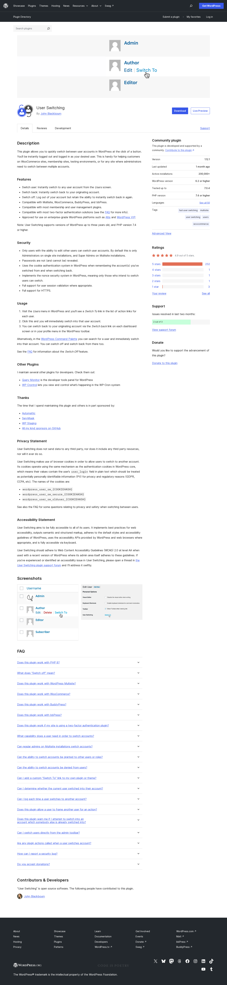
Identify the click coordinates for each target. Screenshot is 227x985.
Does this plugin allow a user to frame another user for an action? (57, 809)
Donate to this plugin (164, 363)
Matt (180, 936)
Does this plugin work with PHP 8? (38, 662)
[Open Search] (191, 6)
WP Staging (29, 423)
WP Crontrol (29, 385)
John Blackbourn (51, 113)
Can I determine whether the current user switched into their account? (60, 788)
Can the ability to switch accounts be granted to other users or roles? (60, 757)
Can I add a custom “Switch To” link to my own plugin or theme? (56, 778)
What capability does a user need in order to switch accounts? (55, 736)
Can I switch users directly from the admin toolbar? (48, 832)
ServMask (28, 418)
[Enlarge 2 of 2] (138, 588)
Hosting (17, 941)
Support (205, 128)
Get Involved (143, 931)
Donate (141, 941)
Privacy (17, 946)
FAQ (107, 212)
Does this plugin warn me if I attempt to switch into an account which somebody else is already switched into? (51, 820)
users (206, 217)
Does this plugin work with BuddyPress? (41, 704)
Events (139, 936)
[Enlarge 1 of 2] (74, 588)
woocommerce (201, 224)
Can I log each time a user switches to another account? (52, 799)
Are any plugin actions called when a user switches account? (54, 843)
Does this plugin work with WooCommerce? (43, 694)
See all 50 (204, 202)
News (16, 936)
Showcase (59, 931)
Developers (101, 941)
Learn (98, 931)
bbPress (182, 941)
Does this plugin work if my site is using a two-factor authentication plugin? (63, 725)
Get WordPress (211, 5)
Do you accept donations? (33, 864)
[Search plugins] (48, 28)
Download (180, 110)
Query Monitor (31, 380)
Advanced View (161, 233)
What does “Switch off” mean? (36, 673)
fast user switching (188, 210)
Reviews (42, 128)
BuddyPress (184, 946)
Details (25, 128)
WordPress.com (186, 931)
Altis (108, 217)
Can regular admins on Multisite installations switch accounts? (55, 746)
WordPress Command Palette (59, 339)
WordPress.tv (103, 946)
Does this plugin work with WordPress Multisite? (46, 683)
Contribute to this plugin (178, 150)
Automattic (28, 413)
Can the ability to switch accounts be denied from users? (52, 767)
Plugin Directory (22, 16)
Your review (159, 293)
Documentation (103, 936)
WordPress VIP (126, 217)
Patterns (58, 946)
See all (206, 293)
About (16, 931)
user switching (193, 217)
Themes (58, 936)
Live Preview (200, 110)
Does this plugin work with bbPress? (39, 715)
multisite (204, 210)
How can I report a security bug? (37, 853)
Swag (140, 946)
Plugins (58, 941)
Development (63, 128)
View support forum (164, 329)
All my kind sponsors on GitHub (41, 428)
